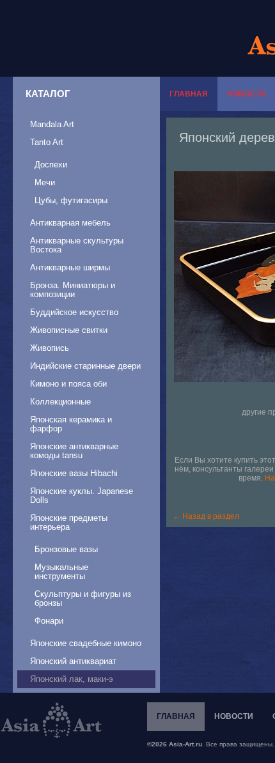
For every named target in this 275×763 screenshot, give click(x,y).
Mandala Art (52, 124)
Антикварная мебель (70, 222)
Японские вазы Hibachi (74, 473)
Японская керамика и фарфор (71, 424)
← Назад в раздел (206, 516)
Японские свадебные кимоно (85, 643)
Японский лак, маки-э (71, 679)
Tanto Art (46, 142)
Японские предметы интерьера (68, 522)
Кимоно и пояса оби (68, 384)
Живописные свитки (68, 330)
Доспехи (51, 164)
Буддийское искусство (74, 312)
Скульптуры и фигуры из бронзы (83, 598)
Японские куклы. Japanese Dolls (81, 495)
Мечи (45, 182)
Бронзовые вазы (66, 549)
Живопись (49, 348)
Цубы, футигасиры (71, 200)
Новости (233, 716)
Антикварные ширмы (70, 267)
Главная (188, 93)
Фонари (49, 621)
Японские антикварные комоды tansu (74, 451)
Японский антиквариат (73, 661)
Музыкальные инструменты (61, 571)
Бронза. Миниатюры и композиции (72, 290)
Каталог (48, 93)
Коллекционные (60, 401)
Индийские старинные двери (85, 366)
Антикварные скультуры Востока (76, 245)
